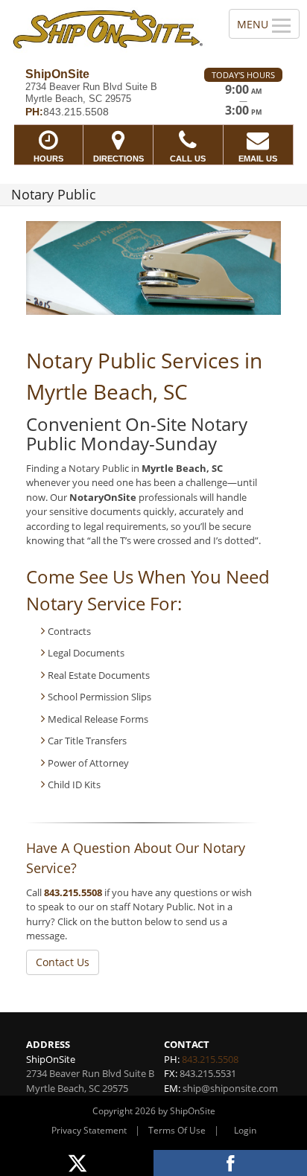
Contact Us (62, 962)
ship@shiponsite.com (230, 1088)
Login (245, 1130)
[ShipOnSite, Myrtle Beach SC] (106, 28)
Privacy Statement (89, 1130)
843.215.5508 (73, 892)
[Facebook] (230, 1163)
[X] (77, 1163)
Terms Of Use (177, 1130)
